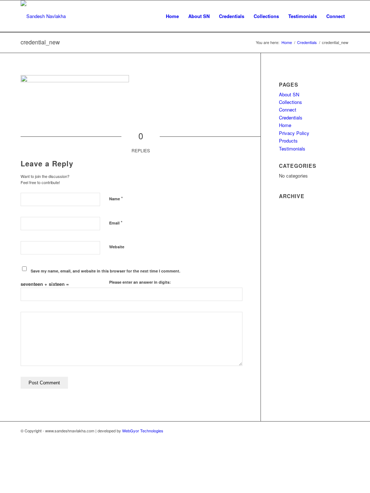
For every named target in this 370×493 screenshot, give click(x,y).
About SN (289, 94)
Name (116, 198)
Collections (290, 102)
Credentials (290, 117)
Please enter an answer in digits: (140, 282)
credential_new (40, 42)
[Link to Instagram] (344, 430)
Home (285, 125)
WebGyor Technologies (142, 430)
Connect (287, 109)
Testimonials (292, 148)
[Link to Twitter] (333, 430)
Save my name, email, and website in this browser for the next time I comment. (105, 271)
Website (116, 246)
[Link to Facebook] (322, 430)
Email (115, 222)
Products (288, 140)
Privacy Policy (294, 133)
